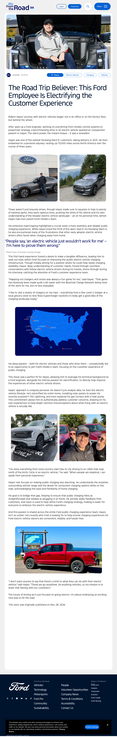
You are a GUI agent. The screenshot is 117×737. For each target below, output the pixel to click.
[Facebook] (12, 698)
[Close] (107, 726)
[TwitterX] (7, 698)
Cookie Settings (92, 727)
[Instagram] (17, 698)
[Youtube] (21, 698)
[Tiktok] (31, 698)
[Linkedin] (26, 698)
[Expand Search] (88, 6)
